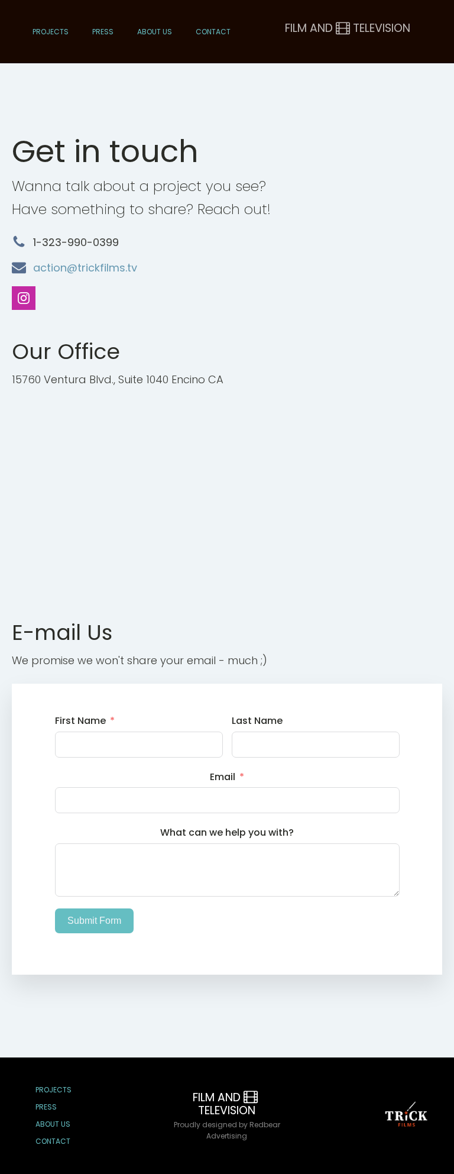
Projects (51, 32)
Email (222, 777)
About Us (154, 32)
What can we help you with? (227, 832)
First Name (80, 720)
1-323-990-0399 (76, 242)
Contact (213, 32)
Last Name (257, 720)
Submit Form (94, 921)
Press (103, 32)
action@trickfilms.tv (85, 267)
